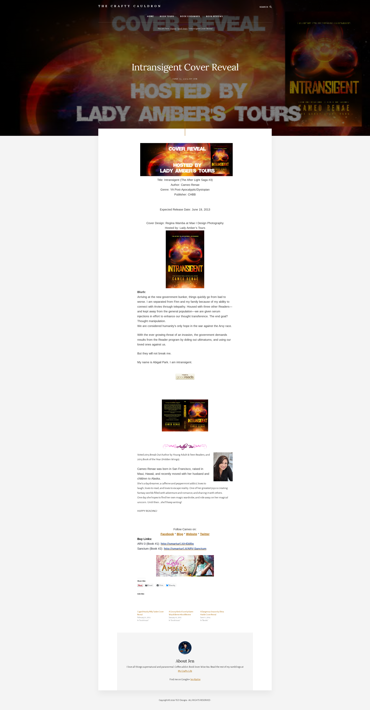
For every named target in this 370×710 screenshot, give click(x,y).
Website (191, 534)
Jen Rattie (195, 679)
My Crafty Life (185, 671)
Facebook (167, 534)
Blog (180, 534)
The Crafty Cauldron (130, 6)
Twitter (205, 534)
